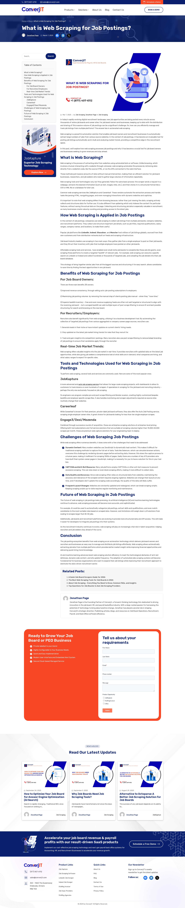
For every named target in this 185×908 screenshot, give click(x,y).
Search (51, 56)
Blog (30, 21)
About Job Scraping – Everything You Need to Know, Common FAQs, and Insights (103, 583)
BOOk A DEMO (154, 10)
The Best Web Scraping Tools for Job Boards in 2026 (91, 580)
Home (24, 21)
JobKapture (31, 100)
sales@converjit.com (51, 2)
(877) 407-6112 (30, 2)
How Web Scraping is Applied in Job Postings (38, 76)
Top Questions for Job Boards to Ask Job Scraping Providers (94, 586)
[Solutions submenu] (88, 9)
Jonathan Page (33, 35)
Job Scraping (80, 115)
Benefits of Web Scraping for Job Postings (37, 82)
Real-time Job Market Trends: (38, 92)
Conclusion (28, 119)
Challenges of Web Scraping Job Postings (37, 109)
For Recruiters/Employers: (37, 89)
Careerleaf (31, 103)
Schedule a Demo (154, 2)
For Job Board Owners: (36, 86)
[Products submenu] (74, 9)
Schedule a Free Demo (144, 844)
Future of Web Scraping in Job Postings (36, 115)
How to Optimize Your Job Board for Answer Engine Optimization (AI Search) (44, 797)
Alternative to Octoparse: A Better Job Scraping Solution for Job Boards (140, 797)
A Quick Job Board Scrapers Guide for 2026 (87, 577)
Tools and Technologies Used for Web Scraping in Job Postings (39, 95)
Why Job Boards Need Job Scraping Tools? (88, 795)
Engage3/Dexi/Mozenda (36, 105)
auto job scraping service (88, 384)
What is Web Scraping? (33, 73)
